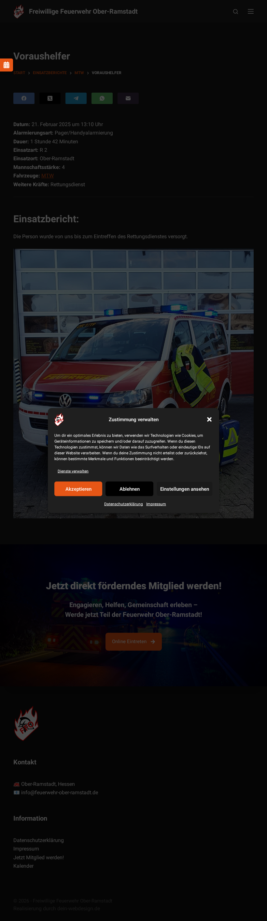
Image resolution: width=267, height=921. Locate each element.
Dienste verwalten (73, 471)
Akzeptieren (78, 489)
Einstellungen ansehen (184, 489)
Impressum (156, 504)
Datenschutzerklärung (123, 504)
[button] (209, 419)
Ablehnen (129, 489)
